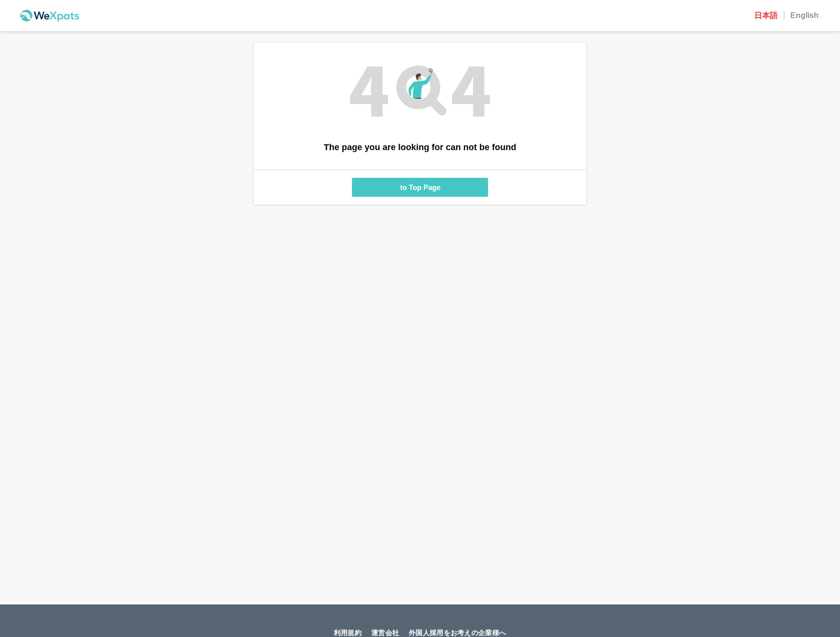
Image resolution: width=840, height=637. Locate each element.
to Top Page (420, 187)
